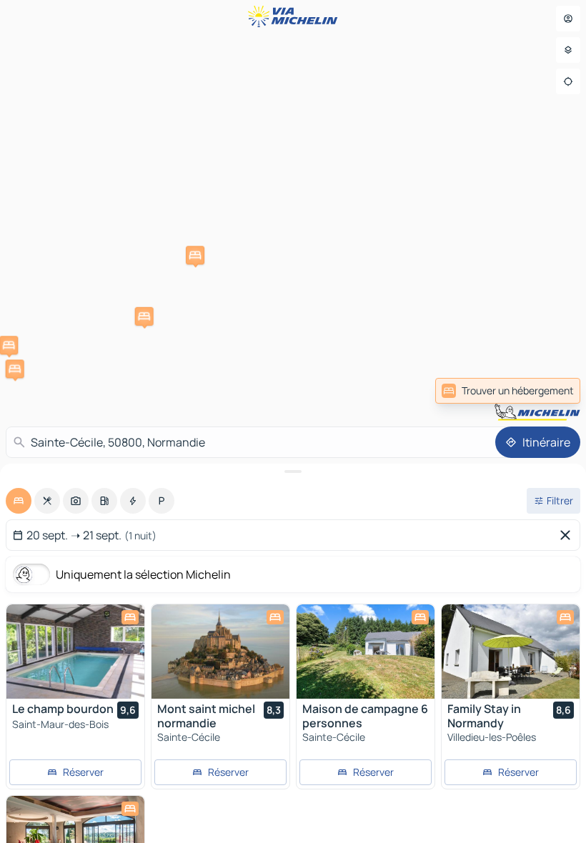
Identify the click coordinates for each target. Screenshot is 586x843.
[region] (75, 651)
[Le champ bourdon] (75, 651)
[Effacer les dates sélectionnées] (568, 535)
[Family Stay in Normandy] (511, 651)
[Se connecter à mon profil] (568, 18)
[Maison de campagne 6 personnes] (365, 651)
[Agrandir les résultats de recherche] (293, 471)
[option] (18, 501)
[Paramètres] (568, 50)
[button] (195, 255)
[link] (507, 391)
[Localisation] (568, 81)
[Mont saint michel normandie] (220, 651)
